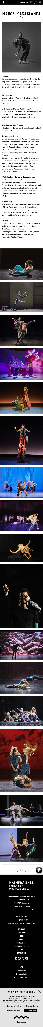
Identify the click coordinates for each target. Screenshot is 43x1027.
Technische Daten (21, 977)
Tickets (21, 936)
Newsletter (21, 953)
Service (21, 939)
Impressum (21, 1024)
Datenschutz (21, 1022)
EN (31, 2)
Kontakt (21, 929)
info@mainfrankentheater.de (21, 910)
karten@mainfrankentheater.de (21, 923)
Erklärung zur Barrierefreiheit (21, 981)
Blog (21, 949)
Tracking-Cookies (32, 1006)
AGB (21, 967)
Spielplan (24, 2)
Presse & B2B (21, 942)
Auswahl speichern (14, 1011)
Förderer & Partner (21, 946)
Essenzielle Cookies (14, 1006)
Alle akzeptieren (30, 1011)
